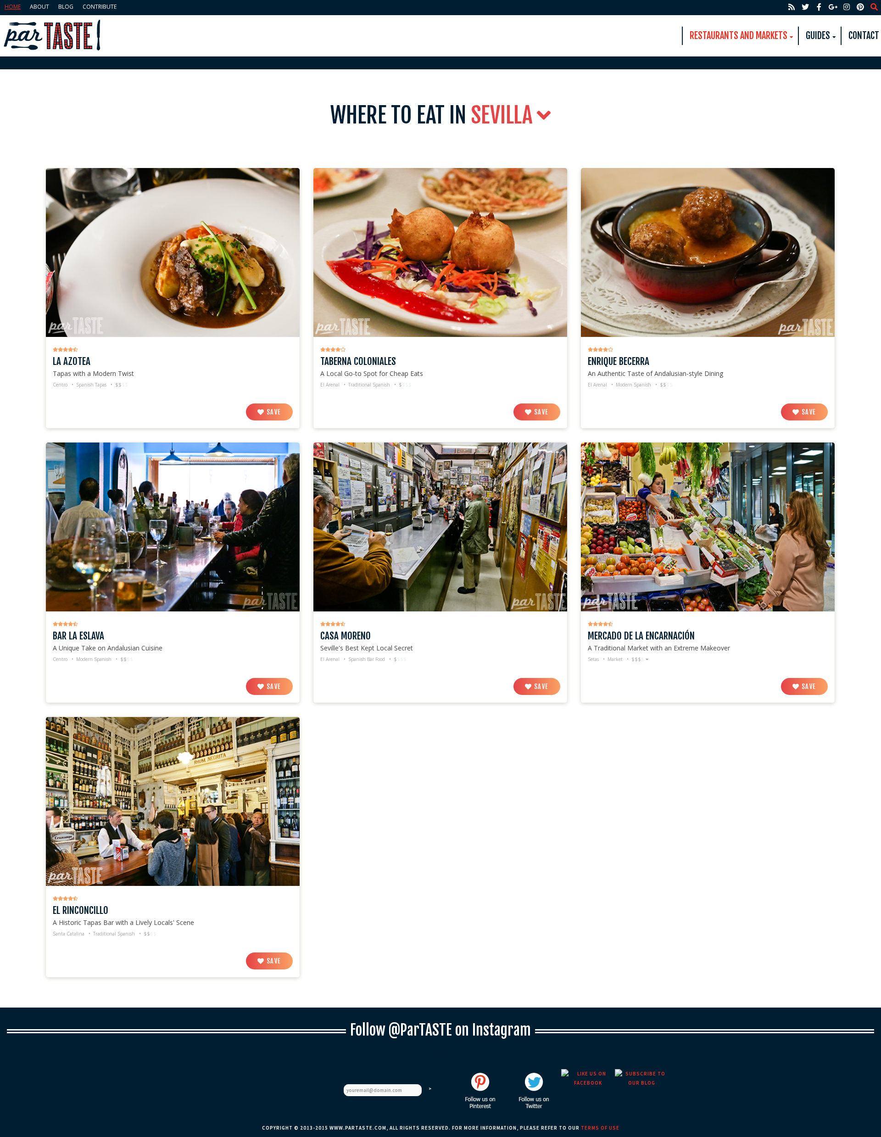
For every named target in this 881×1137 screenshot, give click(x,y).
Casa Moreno (345, 636)
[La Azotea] (173, 251)
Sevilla (504, 115)
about (39, 7)
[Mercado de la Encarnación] (708, 526)
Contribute (100, 7)
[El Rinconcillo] (173, 800)
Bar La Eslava (78, 636)
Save (272, 412)
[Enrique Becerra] (708, 251)
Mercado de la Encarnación (641, 636)
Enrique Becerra (618, 361)
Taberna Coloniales (358, 361)
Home (13, 7)
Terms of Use (600, 1128)
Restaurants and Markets (738, 35)
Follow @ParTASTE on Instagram (440, 1030)
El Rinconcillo (80, 910)
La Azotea (71, 361)
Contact (863, 35)
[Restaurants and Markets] (53, 35)
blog (65, 7)
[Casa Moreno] (440, 526)
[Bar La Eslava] (173, 526)
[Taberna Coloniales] (440, 251)
